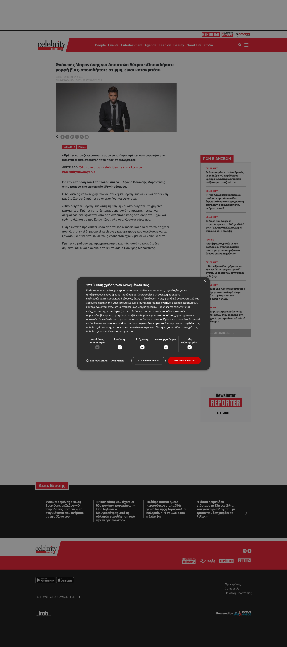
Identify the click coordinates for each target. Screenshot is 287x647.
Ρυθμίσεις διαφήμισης (99, 327)
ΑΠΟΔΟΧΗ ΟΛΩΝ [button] (184, 360)
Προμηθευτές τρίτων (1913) (174, 306)
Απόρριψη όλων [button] (148, 360)
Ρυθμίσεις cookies (96, 331)
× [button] (204, 281)
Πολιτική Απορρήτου (120, 331)
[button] (105, 360)
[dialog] (143, 323)
